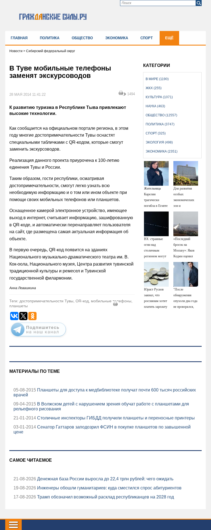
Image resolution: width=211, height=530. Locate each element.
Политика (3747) (160, 124)
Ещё (169, 38)
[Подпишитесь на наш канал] (38, 337)
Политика (49, 38)
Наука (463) (155, 106)
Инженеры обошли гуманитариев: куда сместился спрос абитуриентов (109, 488)
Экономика (116, 38)
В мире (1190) (157, 79)
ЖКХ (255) (154, 88)
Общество (82, 38)
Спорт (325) (156, 133)
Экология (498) (159, 142)
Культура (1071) (159, 97)
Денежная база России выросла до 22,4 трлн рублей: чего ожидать (104, 479)
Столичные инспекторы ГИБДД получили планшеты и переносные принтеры (115, 418)
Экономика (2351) (161, 151)
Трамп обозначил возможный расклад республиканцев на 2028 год (105, 497)
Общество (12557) (161, 115)
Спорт (146, 38)
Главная (19, 38)
